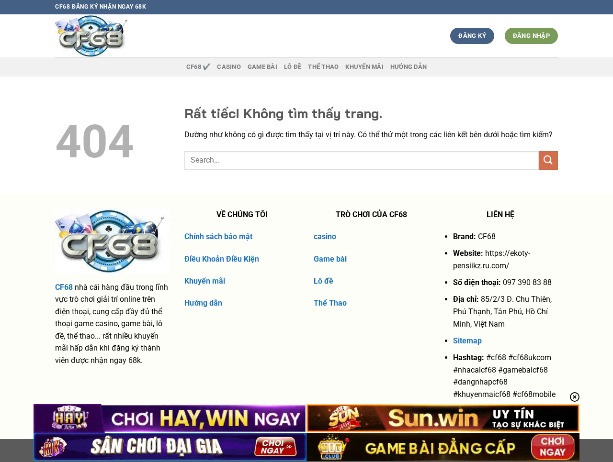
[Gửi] (548, 160)
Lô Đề (292, 66)
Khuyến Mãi (364, 66)
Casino (229, 66)
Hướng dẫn (408, 66)
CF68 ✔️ (198, 66)
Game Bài (262, 66)
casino (325, 236)
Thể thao (323, 66)
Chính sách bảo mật (218, 236)
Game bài (330, 259)
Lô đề (323, 281)
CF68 (64, 287)
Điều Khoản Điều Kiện (221, 259)
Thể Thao (330, 303)
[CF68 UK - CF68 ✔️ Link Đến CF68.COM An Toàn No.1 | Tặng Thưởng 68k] (111, 35)
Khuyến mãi (204, 281)
